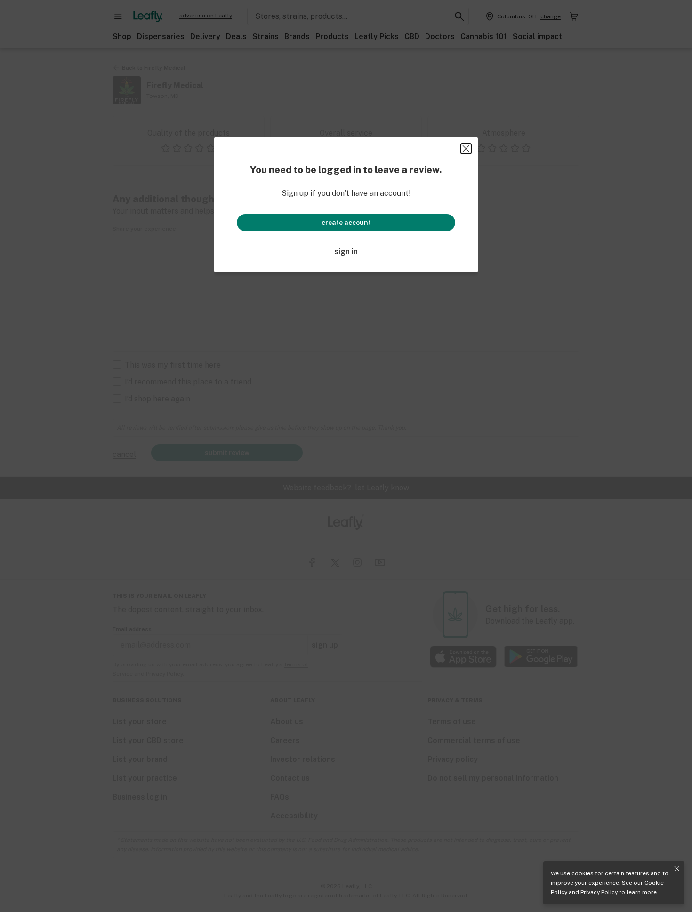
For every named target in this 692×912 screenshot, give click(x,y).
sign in (346, 251)
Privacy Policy (599, 892)
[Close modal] (466, 149)
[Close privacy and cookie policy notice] (677, 868)
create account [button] (346, 222)
